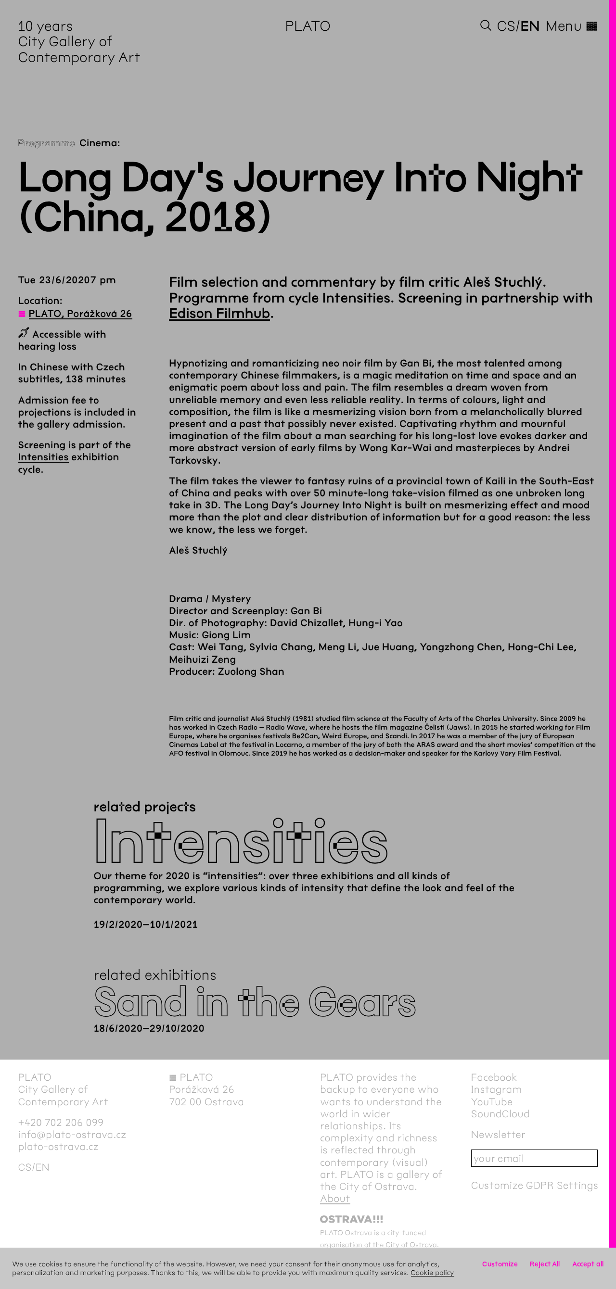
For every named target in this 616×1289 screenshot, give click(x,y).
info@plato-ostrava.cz (72, 1134)
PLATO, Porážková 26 (80, 314)
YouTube (492, 1102)
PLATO (308, 26)
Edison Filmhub (219, 313)
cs (506, 26)
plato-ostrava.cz (58, 1146)
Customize (500, 1264)
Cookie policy (432, 1272)
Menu (572, 26)
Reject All (545, 1264)
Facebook (494, 1077)
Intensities (43, 458)
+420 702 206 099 (61, 1122)
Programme (47, 144)
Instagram (496, 1089)
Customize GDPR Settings (535, 1185)
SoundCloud (500, 1114)
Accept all (588, 1264)
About (335, 1198)
